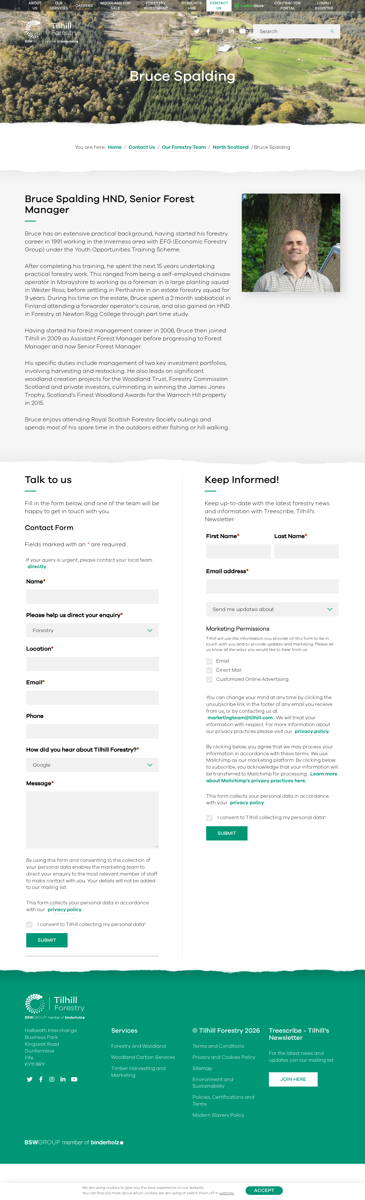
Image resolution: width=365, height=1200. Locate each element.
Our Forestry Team (184, 147)
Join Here (293, 1079)
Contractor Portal (287, 6)
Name (36, 581)
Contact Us (219, 6)
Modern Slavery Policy (218, 1115)
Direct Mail (228, 670)
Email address (227, 571)
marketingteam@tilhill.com (240, 717)
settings (226, 1193)
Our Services (59, 6)
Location (40, 649)
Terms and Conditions (218, 1046)
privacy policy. (312, 731)
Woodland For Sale (115, 6)
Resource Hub (192, 6)
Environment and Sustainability (212, 1083)
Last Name (290, 536)
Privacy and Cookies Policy (223, 1057)
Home (115, 147)
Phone (35, 716)
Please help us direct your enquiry (74, 615)
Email (35, 682)
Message (40, 783)
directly (37, 566)
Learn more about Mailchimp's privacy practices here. (271, 777)
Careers (84, 5)
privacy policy (65, 909)
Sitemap (202, 1068)
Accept (264, 1190)
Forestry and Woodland (138, 1046)
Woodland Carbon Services (143, 1057)
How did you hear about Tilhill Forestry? (82, 750)
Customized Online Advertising (252, 679)
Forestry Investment (156, 6)
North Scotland (231, 147)
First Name (223, 536)
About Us (35, 6)
